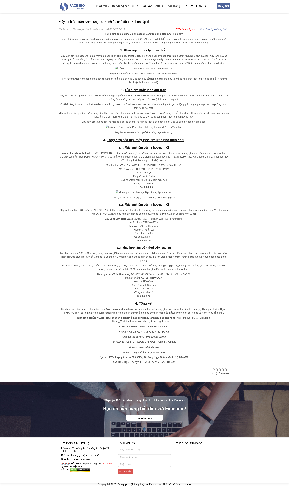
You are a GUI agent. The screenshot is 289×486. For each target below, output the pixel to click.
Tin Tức (188, 6)
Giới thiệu (102, 6)
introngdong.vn (69, 474)
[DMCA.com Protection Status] (80, 469)
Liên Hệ (201, 6)
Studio (159, 6)
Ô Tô (135, 6)
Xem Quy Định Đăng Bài (213, 29)
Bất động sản (120, 6)
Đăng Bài (223, 6)
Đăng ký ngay (144, 418)
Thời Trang (173, 6)
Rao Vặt (146, 6)
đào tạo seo (108, 463)
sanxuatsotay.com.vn (72, 479)
